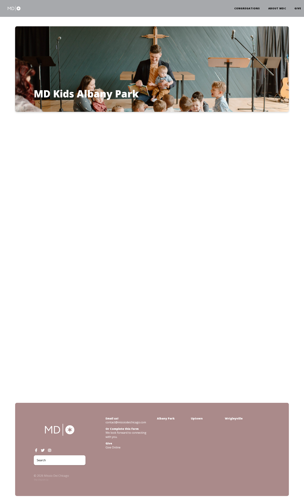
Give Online (113, 447)
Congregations (247, 8)
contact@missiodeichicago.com (126, 422)
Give (297, 8)
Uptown (197, 418)
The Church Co (41, 479)
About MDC (277, 8)
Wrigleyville (234, 418)
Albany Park (166, 418)
